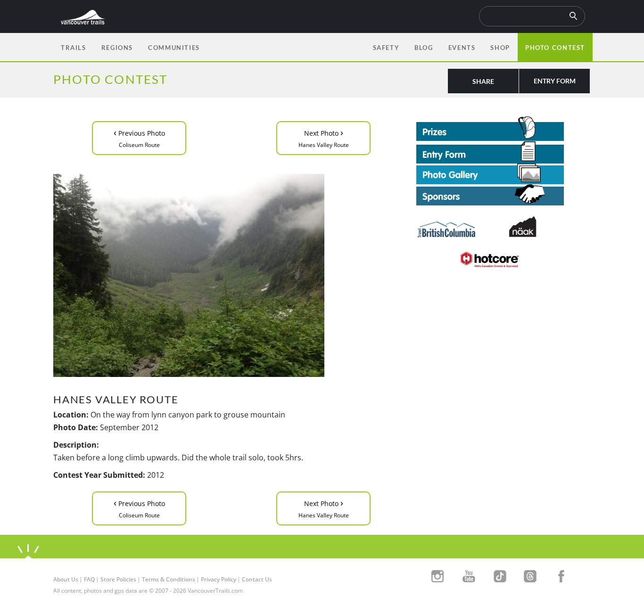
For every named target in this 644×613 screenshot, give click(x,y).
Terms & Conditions (168, 579)
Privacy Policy (218, 579)
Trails (73, 47)
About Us (65, 579)
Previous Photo (139, 137)
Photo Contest (555, 47)
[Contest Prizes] (503, 128)
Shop (500, 47)
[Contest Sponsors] (503, 194)
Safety (386, 47)
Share (483, 81)
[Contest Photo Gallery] (490, 173)
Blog (423, 47)
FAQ (89, 579)
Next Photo (323, 137)
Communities (174, 47)
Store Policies (118, 579)
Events (462, 47)
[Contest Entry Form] (503, 152)
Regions (117, 47)
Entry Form (555, 81)
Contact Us (257, 579)
